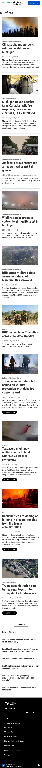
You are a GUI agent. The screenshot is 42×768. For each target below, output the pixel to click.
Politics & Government (9, 98)
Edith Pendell (6, 230)
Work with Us (8, 732)
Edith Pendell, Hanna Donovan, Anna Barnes (15, 175)
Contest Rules (9, 746)
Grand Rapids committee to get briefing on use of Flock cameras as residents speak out (20, 650)
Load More (21, 624)
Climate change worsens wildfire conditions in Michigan (18, 48)
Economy (5, 445)
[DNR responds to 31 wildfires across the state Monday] (20, 315)
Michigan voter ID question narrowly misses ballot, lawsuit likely (19, 640)
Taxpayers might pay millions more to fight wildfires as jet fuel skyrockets (16, 454)
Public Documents (10, 736)
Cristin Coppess (6, 341)
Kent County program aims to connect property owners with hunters (20, 667)
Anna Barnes (6, 57)
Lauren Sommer (7, 397)
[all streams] (39, 765)
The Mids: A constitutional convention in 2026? (20, 659)
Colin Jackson (6, 118)
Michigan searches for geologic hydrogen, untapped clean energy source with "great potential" (18, 677)
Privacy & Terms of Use (12, 750)
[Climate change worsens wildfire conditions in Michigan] (20, 27)
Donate (35, 3)
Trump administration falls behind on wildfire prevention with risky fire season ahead (19, 386)
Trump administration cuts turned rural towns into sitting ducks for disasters (19, 589)
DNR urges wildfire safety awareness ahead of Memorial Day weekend (18, 276)
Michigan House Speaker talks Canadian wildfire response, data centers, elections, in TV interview (18, 107)
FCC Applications (10, 755)
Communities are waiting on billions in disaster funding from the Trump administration (20, 521)
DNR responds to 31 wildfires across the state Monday (21, 334)
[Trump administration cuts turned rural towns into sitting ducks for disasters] (20, 568)
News (3, 513)
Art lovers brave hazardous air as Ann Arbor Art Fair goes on (19, 166)
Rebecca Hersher (7, 598)
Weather (4, 329)
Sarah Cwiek (5, 285)
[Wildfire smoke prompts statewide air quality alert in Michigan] (20, 200)
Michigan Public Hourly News (14, 741)
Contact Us (8, 727)
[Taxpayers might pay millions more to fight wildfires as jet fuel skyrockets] (20, 431)
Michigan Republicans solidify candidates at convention (19, 688)
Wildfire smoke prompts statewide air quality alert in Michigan (20, 221)
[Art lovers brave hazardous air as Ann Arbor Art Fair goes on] (20, 145)
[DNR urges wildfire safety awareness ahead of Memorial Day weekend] (20, 255)
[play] (3, 765)
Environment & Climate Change (11, 41)
